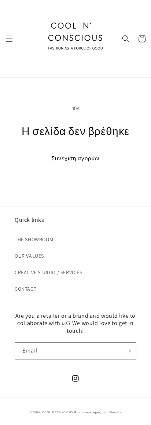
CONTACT (25, 289)
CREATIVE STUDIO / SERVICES (48, 272)
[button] (9, 39)
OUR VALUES (29, 256)
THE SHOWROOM (34, 239)
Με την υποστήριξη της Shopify (97, 412)
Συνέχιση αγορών (75, 158)
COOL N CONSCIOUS (57, 412)
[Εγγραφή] (128, 350)
